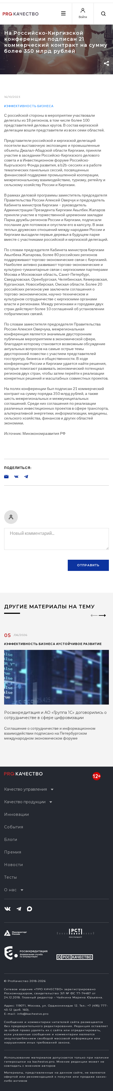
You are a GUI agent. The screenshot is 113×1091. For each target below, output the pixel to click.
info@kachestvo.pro (33, 1014)
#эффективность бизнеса (28, 106)
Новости (13, 864)
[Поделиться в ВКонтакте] (13, 476)
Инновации (16, 814)
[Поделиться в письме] (6, 476)
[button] (102, 620)
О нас (10, 889)
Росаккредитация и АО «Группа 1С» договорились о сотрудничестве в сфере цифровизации (55, 715)
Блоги (10, 839)
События (13, 827)
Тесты (10, 877)
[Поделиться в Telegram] (23, 476)
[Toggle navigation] (63, 13)
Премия (12, 852)
